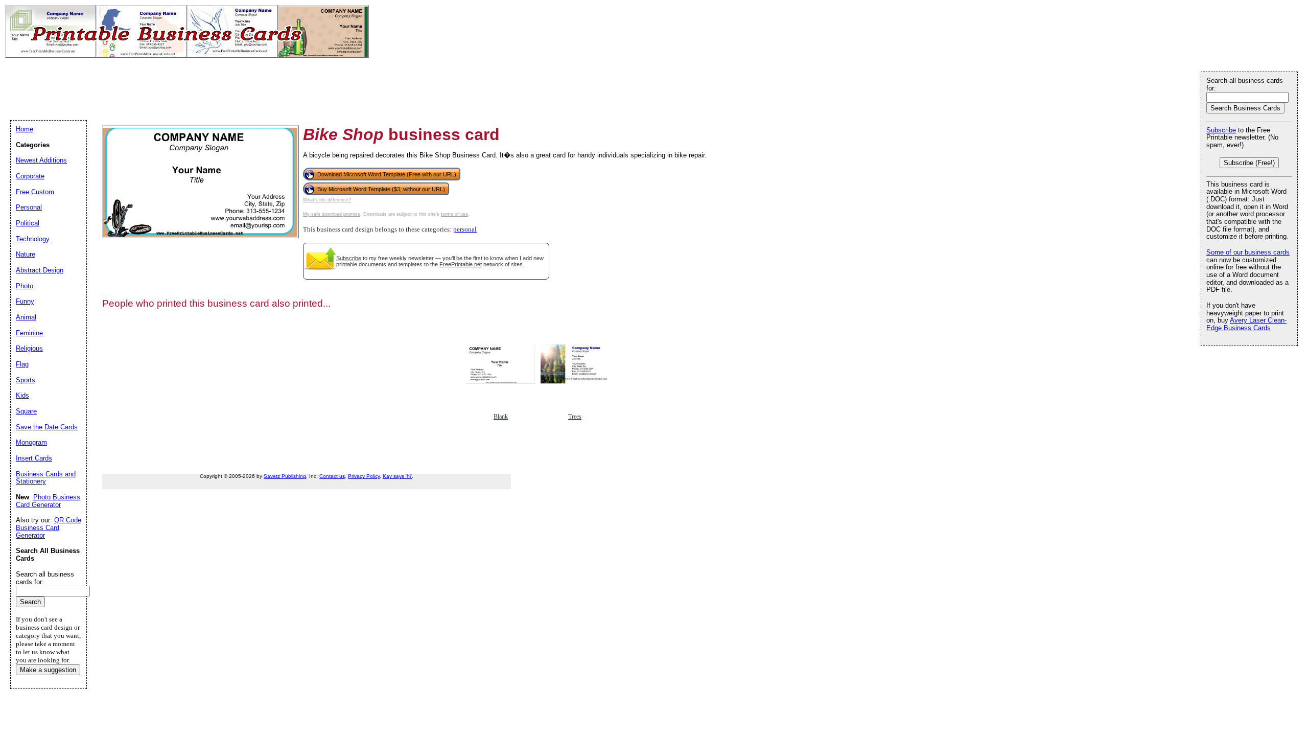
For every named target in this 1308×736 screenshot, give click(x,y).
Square (26, 411)
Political (27, 223)
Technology (33, 239)
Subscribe (348, 258)
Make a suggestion (48, 670)
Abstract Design (39, 270)
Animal (26, 317)
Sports (25, 380)
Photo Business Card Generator (48, 501)
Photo (24, 286)
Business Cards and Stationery (46, 478)
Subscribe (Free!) (1249, 163)
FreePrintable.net (460, 264)
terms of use (454, 214)
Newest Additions (41, 160)
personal (465, 229)
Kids (22, 395)
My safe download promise (331, 214)
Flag (22, 364)
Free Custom (35, 192)
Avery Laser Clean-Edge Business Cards (1246, 324)
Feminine (29, 333)
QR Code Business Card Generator (48, 527)
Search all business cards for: (1244, 84)
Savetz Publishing (285, 476)
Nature (25, 254)
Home (24, 129)
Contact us (332, 476)
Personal (29, 207)
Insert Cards (34, 458)
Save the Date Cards (47, 427)
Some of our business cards (1248, 252)
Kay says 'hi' (397, 476)
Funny (25, 301)
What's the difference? (327, 199)
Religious (29, 348)
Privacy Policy (364, 476)
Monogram (31, 442)
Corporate (30, 176)
